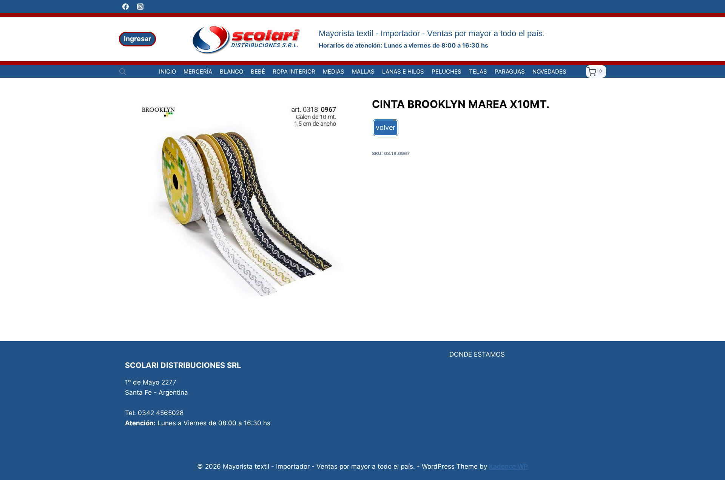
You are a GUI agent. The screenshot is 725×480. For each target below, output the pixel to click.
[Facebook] (125, 6)
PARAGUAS (510, 71)
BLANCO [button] (231, 71)
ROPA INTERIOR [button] (294, 71)
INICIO (167, 71)
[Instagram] (140, 6)
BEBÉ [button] (258, 71)
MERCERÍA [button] (198, 71)
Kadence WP (508, 466)
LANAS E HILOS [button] (403, 71)
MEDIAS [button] (333, 71)
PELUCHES (446, 71)
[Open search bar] (122, 71)
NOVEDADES (549, 71)
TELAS (478, 71)
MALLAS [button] (363, 71)
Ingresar (137, 39)
